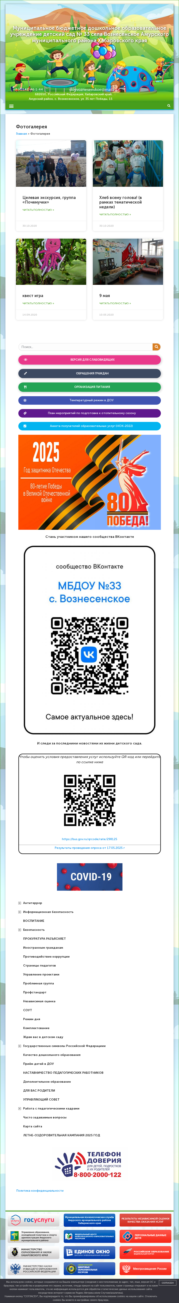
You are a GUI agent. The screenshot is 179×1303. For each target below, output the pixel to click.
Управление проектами (41, 974)
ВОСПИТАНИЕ (33, 921)
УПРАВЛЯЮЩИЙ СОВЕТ (41, 1099)
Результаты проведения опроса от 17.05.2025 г (90, 848)
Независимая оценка (39, 1001)
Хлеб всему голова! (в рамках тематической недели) (120, 202)
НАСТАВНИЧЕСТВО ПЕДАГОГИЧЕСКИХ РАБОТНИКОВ (63, 1073)
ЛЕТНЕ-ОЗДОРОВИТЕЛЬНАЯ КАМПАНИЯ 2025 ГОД (61, 1135)
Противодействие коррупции (46, 956)
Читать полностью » (38, 209)
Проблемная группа (38, 983)
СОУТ (27, 1010)
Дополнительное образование (47, 1082)
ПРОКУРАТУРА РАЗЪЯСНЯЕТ (44, 939)
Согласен (168, 1283)
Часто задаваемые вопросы (45, 1117)
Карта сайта (32, 1126)
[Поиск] (156, 346)
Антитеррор (32, 903)
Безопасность (34, 930)
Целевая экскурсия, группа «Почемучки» (49, 200)
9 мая (104, 295)
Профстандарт (34, 992)
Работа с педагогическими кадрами (51, 1108)
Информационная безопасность (48, 912)
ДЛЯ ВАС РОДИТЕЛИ (39, 1090)
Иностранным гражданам (43, 948)
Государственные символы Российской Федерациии (64, 1046)
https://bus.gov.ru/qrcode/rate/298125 (89, 839)
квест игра (32, 295)
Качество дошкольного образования (52, 1055)
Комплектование (36, 1028)
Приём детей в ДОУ (38, 1064)
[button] (11, 105)
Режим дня (31, 1019)
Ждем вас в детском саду (43, 1037)
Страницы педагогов (39, 965)
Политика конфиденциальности (40, 1191)
